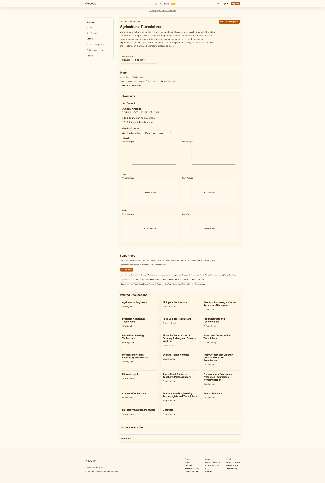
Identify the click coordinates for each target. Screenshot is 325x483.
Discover (188, 465)
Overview (91, 22)
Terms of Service (233, 462)
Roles (187, 462)
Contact (208, 471)
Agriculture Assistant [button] (129, 279)
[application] (150, 156)
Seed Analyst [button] (200, 284)
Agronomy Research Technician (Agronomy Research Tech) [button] (165, 279)
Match (89, 27)
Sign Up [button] (235, 3)
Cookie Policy (231, 468)
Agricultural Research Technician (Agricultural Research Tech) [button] (145, 275)
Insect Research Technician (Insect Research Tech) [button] (141, 284)
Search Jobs (92, 39)
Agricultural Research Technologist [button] (187, 275)
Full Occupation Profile (96, 50)
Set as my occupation (229, 22)
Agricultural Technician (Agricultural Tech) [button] (221, 275)
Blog (207, 468)
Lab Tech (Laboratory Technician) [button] (178, 284)
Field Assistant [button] (198, 279)
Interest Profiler (191, 471)
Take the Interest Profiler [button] (131, 85)
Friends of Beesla (212, 462)
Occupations (153, 10)
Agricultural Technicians (167, 10)
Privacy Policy (232, 465)
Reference (91, 56)
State (124, 133)
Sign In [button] (225, 3)
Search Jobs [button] (126, 269)
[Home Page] (111, 4)
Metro (147, 133)
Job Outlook (92, 33)
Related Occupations (96, 44)
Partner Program (212, 465)
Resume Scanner (192, 468)
